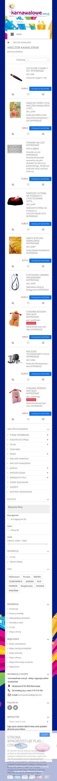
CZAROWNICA (15, 581)
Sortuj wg (20, 59)
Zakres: (10, 540)
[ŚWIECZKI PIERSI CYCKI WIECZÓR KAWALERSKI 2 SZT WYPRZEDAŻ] (15, 110)
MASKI (12, 453)
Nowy (15, 530)
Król (39, 581)
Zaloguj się (29, 26)
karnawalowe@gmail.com (30, 695)
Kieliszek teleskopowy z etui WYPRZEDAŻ (37, 354)
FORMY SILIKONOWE (18, 482)
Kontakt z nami (16, 622)
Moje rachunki (15, 653)
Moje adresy (15, 657)
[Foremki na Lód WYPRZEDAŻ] (15, 149)
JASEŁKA (13, 468)
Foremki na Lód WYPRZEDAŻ (35, 144)
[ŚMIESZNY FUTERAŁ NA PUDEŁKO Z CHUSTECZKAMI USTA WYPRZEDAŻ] (15, 200)
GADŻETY (13, 487)
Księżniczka (27, 586)
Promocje (13, 608)
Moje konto (13, 639)
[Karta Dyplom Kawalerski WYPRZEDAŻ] (15, 245)
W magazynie (18, 519)
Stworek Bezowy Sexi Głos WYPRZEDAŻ (36, 314)
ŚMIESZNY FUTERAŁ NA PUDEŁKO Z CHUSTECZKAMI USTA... (36, 197)
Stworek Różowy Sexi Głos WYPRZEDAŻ (36, 391)
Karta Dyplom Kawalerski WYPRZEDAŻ (34, 241)
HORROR (13, 586)
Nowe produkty (16, 613)
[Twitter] (15, 707)
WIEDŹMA (13, 590)
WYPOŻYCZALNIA (17, 472)
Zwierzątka (14, 449)
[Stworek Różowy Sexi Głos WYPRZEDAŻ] (15, 395)
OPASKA (40, 586)
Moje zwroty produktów (20, 648)
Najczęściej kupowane (19, 618)
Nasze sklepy (15, 561)
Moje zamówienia (17, 643)
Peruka (26, 576)
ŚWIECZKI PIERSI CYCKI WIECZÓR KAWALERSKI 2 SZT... (38, 106)
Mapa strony (15, 631)
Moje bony (14, 666)
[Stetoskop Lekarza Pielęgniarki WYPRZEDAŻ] (15, 282)
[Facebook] (9, 707)
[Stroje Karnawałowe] (28, 10)
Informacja (13, 551)
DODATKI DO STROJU (19, 439)
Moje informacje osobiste (21, 662)
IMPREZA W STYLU (17, 477)
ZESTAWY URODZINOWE (20, 491)
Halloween (14, 576)
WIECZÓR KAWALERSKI (19, 463)
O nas (12, 557)
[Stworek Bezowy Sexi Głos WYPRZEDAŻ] (15, 318)
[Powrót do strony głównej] (8, 42)
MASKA (37, 576)
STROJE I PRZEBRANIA (19, 435)
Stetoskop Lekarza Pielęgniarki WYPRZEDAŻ (37, 277)
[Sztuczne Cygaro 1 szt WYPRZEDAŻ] (15, 75)
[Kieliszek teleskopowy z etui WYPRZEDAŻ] (15, 358)
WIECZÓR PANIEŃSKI (19, 458)
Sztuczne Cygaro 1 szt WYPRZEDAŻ (37, 69)
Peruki (12, 444)
